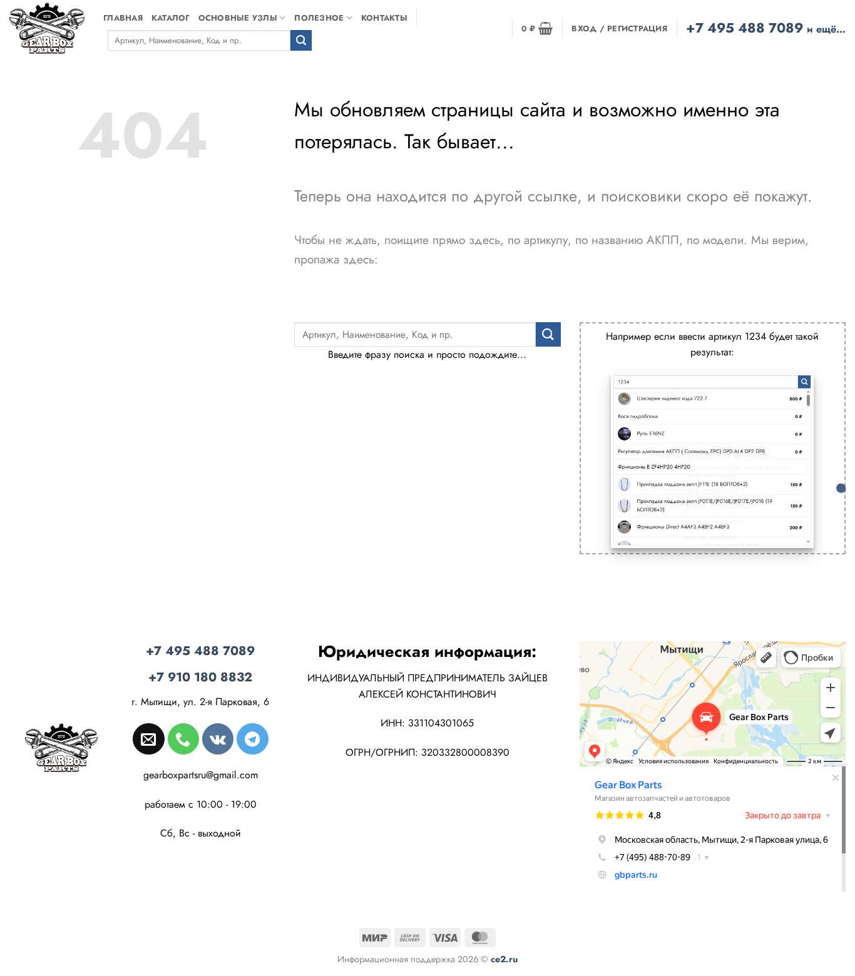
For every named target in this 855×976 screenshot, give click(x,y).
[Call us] (183, 739)
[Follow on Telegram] (252, 739)
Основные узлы (237, 18)
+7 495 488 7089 (766, 28)
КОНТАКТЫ (384, 18)
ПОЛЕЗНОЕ (319, 18)
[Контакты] (841, 488)
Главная (123, 18)
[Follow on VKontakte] (217, 739)
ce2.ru (504, 959)
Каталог (170, 18)
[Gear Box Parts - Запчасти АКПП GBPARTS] (46, 27)
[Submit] (301, 40)
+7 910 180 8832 (200, 677)
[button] (537, 28)
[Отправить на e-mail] (148, 739)
